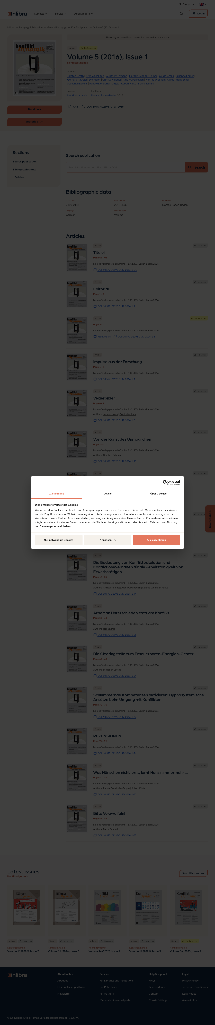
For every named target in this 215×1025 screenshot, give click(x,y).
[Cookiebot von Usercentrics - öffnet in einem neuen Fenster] (165, 482)
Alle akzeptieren (156, 539)
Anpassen (106, 539)
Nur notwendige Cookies (58, 539)
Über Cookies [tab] (158, 493)
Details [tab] (107, 493)
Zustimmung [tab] (56, 493)
